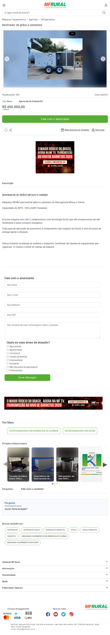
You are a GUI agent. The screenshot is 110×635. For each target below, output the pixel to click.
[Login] (106, 5)
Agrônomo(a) (16, 350)
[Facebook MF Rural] (48, 614)
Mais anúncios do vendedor (77, 130)
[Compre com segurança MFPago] (7, 613)
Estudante (14, 363)
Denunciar (100, 130)
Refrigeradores (48, 19)
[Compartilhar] (10, 130)
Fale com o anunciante (55, 119)
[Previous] (6, 58)
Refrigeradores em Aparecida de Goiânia (34, 430)
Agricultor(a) (15, 346)
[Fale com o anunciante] (6, 130)
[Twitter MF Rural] (63, 614)
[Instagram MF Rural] (71, 614)
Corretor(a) (15, 353)
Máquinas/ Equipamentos (14, 19)
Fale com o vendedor (32, 489)
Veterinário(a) (16, 370)
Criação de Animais (18, 357)
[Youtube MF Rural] (56, 614)
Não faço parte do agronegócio (24, 367)
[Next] (103, 58)
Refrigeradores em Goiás (80, 430)
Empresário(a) (16, 360)
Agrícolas (33, 19)
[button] (104, 12)
